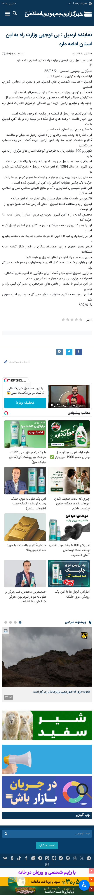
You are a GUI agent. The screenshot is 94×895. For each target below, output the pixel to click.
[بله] (61, 858)
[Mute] (58, 404)
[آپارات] (68, 858)
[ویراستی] (33, 858)
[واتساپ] (47, 865)
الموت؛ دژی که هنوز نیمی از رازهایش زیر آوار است (61, 691)
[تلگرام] (89, 858)
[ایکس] (82, 858)
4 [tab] (5, 622)
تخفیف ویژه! (25, 403)
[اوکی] (12, 858)
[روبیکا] (75, 858)
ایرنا (54, 14)
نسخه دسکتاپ (47, 845)
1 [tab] (20, 622)
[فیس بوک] (26, 858)
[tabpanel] (47, 664)
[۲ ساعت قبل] (47, 657)
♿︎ (84, 885)
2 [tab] (15, 622)
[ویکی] (5, 858)
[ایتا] (47, 858)
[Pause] (52, 404)
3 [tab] (10, 622)
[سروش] (40, 858)
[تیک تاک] (19, 858)
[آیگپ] (54, 858)
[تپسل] (6, 380)
